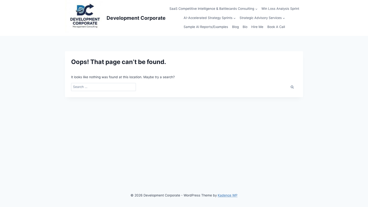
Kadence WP (227, 195)
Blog (235, 27)
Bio (245, 27)
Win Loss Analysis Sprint (280, 9)
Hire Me (257, 27)
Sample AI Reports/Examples (206, 27)
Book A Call (276, 27)
